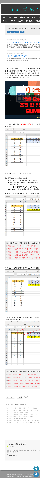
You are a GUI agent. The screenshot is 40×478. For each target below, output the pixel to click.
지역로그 (9, 474)
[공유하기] (11, 397)
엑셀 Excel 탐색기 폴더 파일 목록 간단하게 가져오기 (19, 416)
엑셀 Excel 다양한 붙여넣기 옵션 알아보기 (16, 412)
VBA (15, 17)
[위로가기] (36, 469)
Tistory (31, 476)
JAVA (13, 21)
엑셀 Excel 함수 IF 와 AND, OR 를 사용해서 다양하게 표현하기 (21, 420)
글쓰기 (31, 474)
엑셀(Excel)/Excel (13, 32)
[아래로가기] (36, 475)
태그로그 (14, 474)
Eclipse (5, 21)
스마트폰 (29, 21)
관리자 (27, 474)
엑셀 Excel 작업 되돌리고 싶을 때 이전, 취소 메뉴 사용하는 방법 (21, 408)
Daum (22, 476)
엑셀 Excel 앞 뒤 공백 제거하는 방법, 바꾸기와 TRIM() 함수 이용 (21, 422)
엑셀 (9, 17)
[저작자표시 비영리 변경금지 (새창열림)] (25, 397)
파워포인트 (24, 17)
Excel (14, 404)
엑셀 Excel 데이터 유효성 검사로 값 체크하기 (17, 418)
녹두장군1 (9, 476)
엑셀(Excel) (9, 404)
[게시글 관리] (13, 397)
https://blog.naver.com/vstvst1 (15, 39)
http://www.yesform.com (13, 53)
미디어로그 (19, 474)
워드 (33, 17)
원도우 (20, 21)
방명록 (24, 474)
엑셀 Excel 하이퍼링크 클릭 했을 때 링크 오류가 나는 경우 (20, 414)
